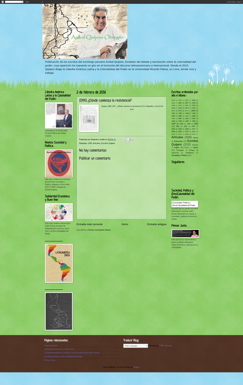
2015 (194, 134)
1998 (181, 124)
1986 (180, 116)
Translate (168, 346)
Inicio (125, 224)
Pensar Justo (49, 360)
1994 (180, 121)
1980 (193, 111)
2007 (194, 129)
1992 (193, 118)
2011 (193, 132)
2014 (187, 134)
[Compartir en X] (128, 139)
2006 (187, 129)
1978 (180, 111)
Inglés (176, 147)
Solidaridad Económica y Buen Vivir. (59, 349)
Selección (175, 153)
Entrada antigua (156, 224)
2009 (180, 132)
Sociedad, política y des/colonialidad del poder (63, 356)
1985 (173, 116)
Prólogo (192, 150)
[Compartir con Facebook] (130, 139)
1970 (180, 105)
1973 (173, 108)
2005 (180, 129)
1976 (194, 108)
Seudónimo (190, 153)
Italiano (186, 147)
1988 (193, 116)
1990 (180, 118)
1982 (180, 113)
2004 (173, 129)
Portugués (180, 150)
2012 (173, 134)
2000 (196, 124)
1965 (173, 103)
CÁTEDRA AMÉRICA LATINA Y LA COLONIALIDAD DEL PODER (72, 353)
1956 (173, 100)
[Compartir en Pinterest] (132, 139)
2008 (173, 132)
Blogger (136, 367)
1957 (180, 100)
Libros (195, 147)
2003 (193, 126)
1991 (187, 118)
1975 (187, 108)
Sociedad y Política (179, 155)
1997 (173, 124)
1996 (194, 121)
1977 (173, 111)
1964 (193, 100)
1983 (187, 113)
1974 (180, 108)
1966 (180, 103)
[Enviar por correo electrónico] (123, 139)
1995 (90, 143)
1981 (173, 113)
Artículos (96, 143)
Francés (195, 145)
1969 (173, 105)
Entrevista (178, 141)
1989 (173, 118)
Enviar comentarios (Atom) (99, 230)
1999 (188, 124)
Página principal (50, 346)
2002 (185, 126)
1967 (187, 103)
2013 (180, 134)
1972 (193, 105)
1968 (193, 103)
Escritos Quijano (108, 143)
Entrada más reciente (90, 224)
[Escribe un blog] (125, 139)
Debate (195, 138)
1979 (186, 111)
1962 (187, 100)
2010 (187, 132)
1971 (186, 105)
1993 (173, 121)
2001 (177, 126)
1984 (194, 113)
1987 (187, 116)
